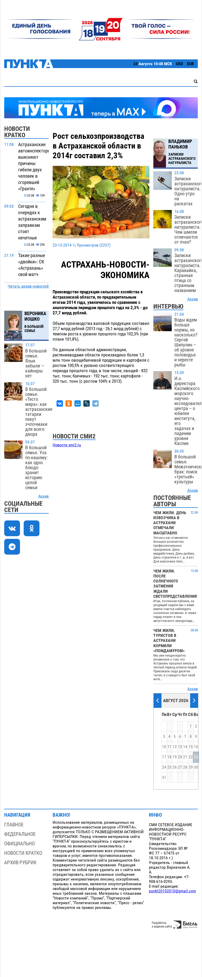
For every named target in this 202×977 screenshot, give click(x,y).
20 (180, 757)
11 (169, 746)
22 (191, 757)
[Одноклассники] (68, 403)
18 (169, 757)
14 (185, 746)
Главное (13, 825)
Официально (19, 844)
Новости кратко (23, 853)
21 (185, 757)
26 (175, 767)
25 (169, 767)
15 (191, 746)
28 (185, 767)
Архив (43, 496)
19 (175, 757)
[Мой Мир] (77, 403)
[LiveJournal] (86, 403)
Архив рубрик (20, 863)
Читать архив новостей (28, 286)
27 (180, 767)
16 (196, 746)
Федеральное (20, 834)
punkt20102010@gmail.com (172, 891)
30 (196, 767)
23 (196, 757)
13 (180, 746)
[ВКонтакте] (60, 403)
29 (191, 767)
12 (175, 746)
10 (164, 746)
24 (164, 767)
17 (164, 757)
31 (164, 777)
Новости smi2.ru (67, 445)
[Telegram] (95, 403)
